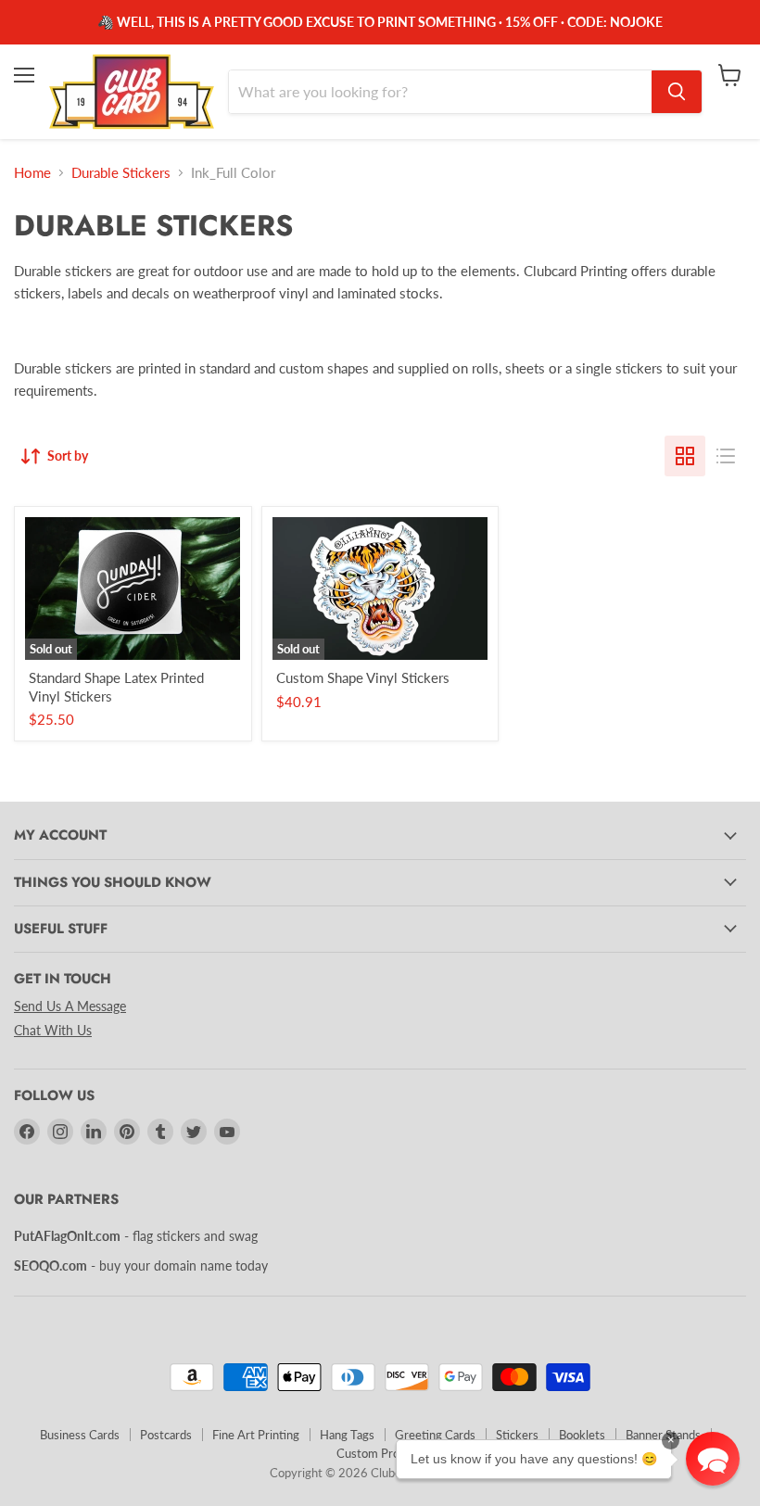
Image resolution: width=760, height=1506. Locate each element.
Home (32, 173)
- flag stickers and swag (136, 1236)
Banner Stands (663, 1434)
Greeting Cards (435, 1434)
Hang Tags (347, 1434)
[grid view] (685, 456)
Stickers (517, 1434)
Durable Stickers (121, 173)
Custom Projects (380, 1453)
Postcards (166, 1434)
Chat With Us (53, 1030)
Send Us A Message (70, 1006)
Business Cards (80, 1434)
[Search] (677, 91)
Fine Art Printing (255, 1434)
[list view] (725, 456)
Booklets (582, 1434)
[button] (713, 1459)
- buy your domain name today (141, 1265)
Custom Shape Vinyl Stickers (363, 677)
